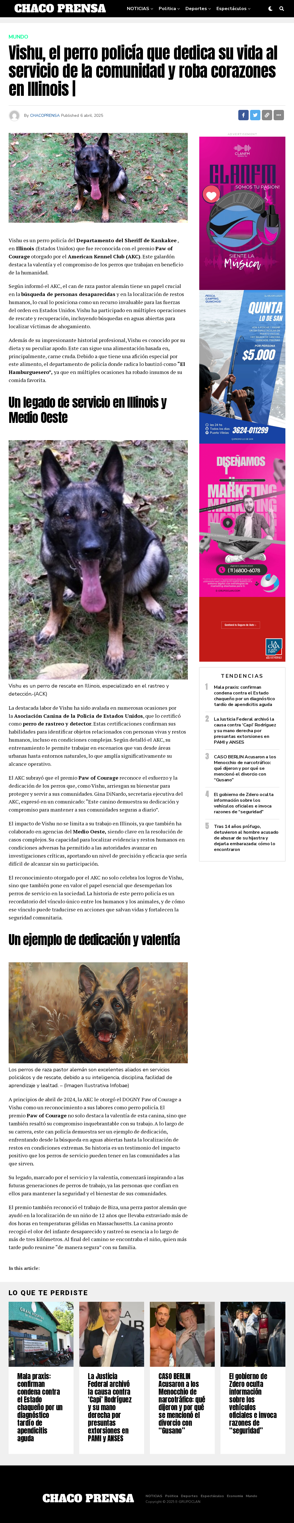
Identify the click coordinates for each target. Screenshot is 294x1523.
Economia (175, 27)
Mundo (203, 27)
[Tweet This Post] (255, 115)
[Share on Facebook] (243, 115)
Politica (167, 8)
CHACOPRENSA (45, 115)
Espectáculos (231, 8)
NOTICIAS (138, 8)
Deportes (196, 8)
